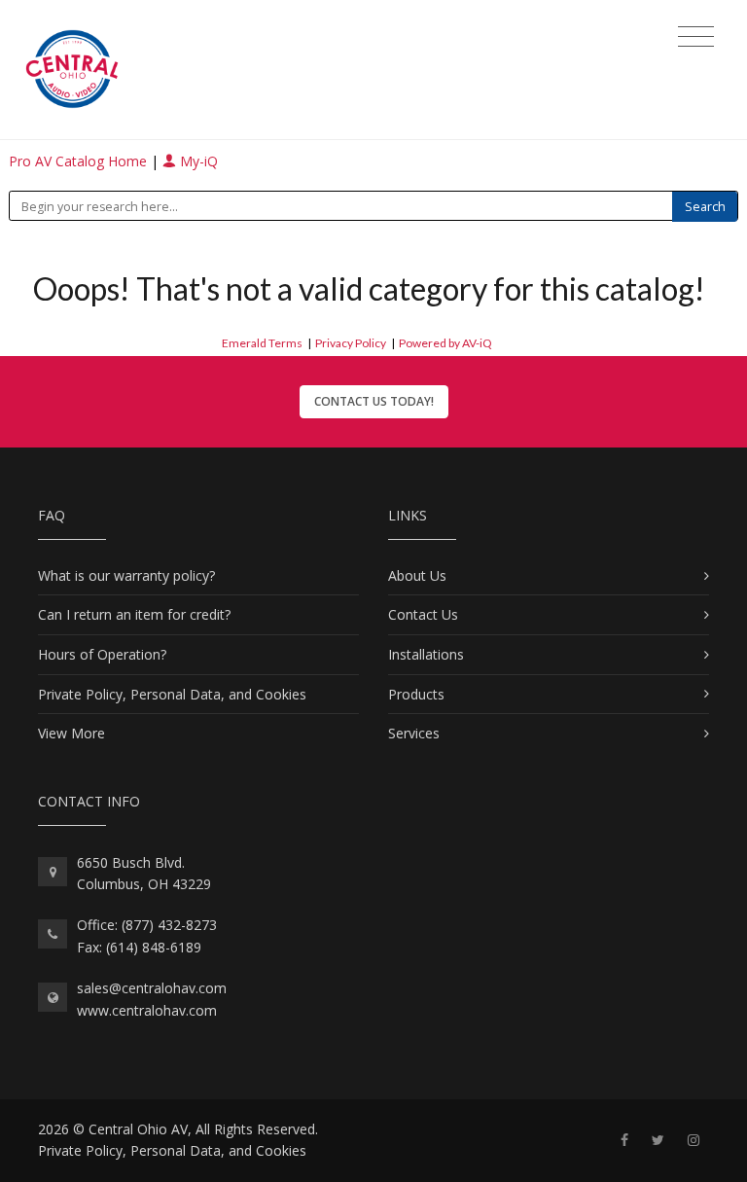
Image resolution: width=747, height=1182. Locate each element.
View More (71, 733)
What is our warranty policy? (126, 575)
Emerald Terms (262, 343)
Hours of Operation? (102, 654)
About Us (417, 575)
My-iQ (197, 161)
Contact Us (423, 614)
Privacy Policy (350, 343)
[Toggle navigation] (696, 37)
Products (416, 694)
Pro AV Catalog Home (80, 161)
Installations (426, 654)
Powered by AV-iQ (445, 343)
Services (414, 733)
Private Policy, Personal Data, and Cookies (172, 694)
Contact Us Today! (374, 401)
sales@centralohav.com (152, 988)
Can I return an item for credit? (134, 614)
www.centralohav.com (147, 1010)
